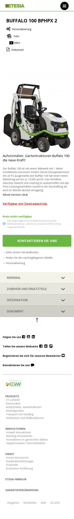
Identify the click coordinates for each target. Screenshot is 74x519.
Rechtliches (29, 502)
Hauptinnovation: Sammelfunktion (25, 443)
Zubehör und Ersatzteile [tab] (27, 289)
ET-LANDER (13, 400)
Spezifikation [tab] (17, 300)
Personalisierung (21, 29)
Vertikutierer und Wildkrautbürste (25, 418)
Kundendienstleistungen (20, 461)
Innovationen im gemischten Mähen (27, 439)
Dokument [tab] (15, 311)
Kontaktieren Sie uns (37, 241)
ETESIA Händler (15, 479)
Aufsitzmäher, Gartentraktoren (23, 407)
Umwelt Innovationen (18, 432)
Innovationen (15, 428)
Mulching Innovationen (19, 436)
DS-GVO (55, 502)
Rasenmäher (13, 403)
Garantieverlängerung (21, 490)
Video (17, 42)
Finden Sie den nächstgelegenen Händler (29, 257)
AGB (43, 502)
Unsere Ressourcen (17, 457)
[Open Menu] (64, 6)
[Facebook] (23, 337)
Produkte (12, 396)
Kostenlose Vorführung (19, 468)
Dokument (17, 49)
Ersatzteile (12, 464)
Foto (16, 36)
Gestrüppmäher (15, 410)
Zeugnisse (13, 502)
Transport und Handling (19, 414)
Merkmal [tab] (14, 278)
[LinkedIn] (33, 337)
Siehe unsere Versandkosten (22, 252)
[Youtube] (28, 337)
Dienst (10, 454)
